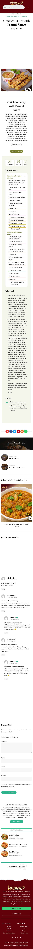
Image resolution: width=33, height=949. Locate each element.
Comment (4, 741)
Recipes (24, 16)
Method (18, 164)
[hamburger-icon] (28, 7)
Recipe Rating (5, 737)
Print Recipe (16, 145)
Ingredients (10, 164)
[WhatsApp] (26, 431)
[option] (16, 505)
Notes (25, 164)
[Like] (7, 431)
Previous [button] (26, 480)
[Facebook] (11, 431)
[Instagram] (18, 937)
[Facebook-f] (12, 937)
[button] (25, 176)
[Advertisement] (16, 49)
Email (3, 767)
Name (3, 758)
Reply (3, 589)
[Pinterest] (18, 431)
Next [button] (30, 480)
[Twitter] (14, 431)
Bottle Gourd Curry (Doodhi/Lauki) (16, 524)
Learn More (16, 821)
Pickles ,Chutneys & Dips (13, 16)
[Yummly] (22, 431)
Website (3, 775)
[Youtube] (21, 937)
